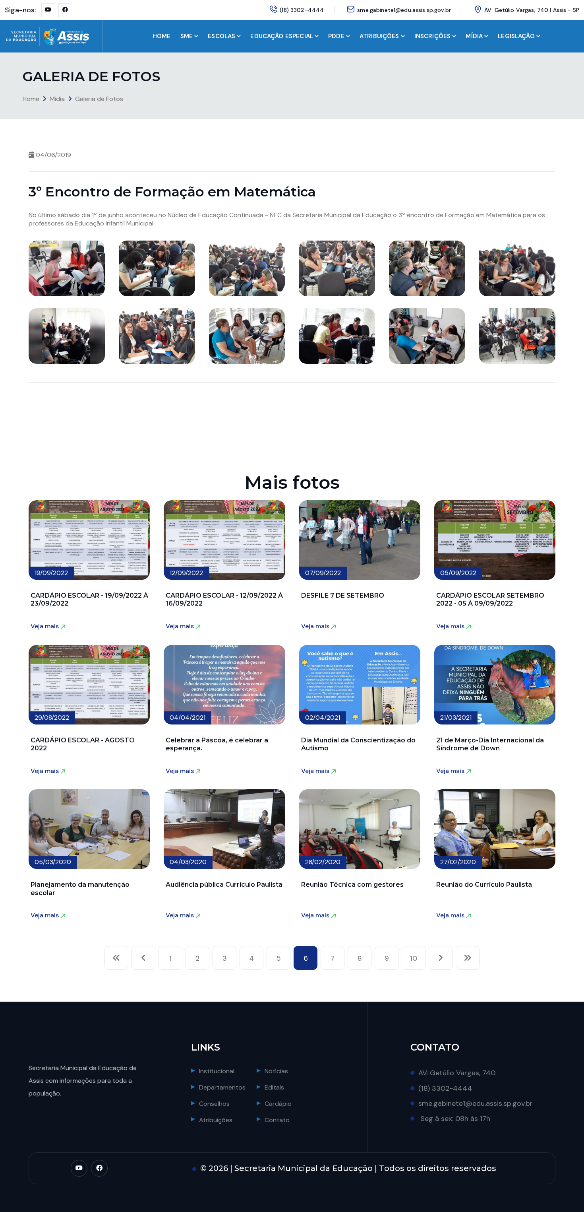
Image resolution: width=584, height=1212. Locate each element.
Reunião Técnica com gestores (352, 884)
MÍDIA (474, 36)
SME (186, 36)
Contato (277, 1120)
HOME (162, 36)
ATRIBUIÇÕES (379, 36)
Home (31, 99)
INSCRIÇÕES (432, 36)
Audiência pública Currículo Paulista (224, 884)
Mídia (57, 99)
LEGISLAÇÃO (516, 36)
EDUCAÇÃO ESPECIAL (281, 36)
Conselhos (214, 1103)
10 (413, 958)
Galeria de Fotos (99, 99)
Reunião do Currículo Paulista (484, 884)
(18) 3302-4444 (302, 10)
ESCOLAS (221, 36)
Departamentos (222, 1087)
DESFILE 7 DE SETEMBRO (342, 595)
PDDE (336, 36)
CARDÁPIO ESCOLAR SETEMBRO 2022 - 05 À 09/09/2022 (490, 599)
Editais (274, 1087)
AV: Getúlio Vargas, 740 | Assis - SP (531, 10)
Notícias (276, 1071)
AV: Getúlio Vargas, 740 (456, 1073)
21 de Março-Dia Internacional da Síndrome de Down (490, 744)
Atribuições (215, 1120)
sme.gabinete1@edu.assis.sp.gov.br (404, 10)
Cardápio (278, 1103)
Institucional (216, 1071)
